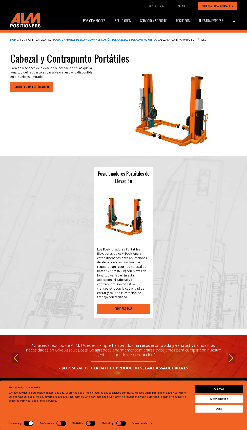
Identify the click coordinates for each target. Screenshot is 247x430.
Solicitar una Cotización (217, 6)
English (181, 6)
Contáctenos (156, 6)
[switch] (61, 423)
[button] (15, 358)
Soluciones (123, 20)
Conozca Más (123, 308)
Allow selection (219, 398)
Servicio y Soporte (153, 20)
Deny (219, 408)
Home (14, 39)
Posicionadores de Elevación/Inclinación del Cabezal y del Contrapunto (104, 39)
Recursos (183, 20)
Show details (139, 423)
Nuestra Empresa (211, 20)
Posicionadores (94, 20)
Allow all (219, 388)
